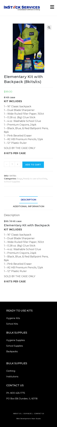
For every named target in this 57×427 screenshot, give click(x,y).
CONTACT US (39, 414)
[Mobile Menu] (51, 7)
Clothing (10, 371)
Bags (19, 178)
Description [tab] (28, 199)
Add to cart (33, 165)
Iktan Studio (36, 419)
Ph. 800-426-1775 (15, 393)
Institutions (12, 376)
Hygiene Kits (13, 318)
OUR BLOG (27, 414)
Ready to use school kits (35, 178)
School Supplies (12, 181)
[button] (49, 27)
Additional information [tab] (28, 206)
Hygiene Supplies (15, 340)
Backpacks (12, 351)
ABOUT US (17, 414)
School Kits (12, 323)
